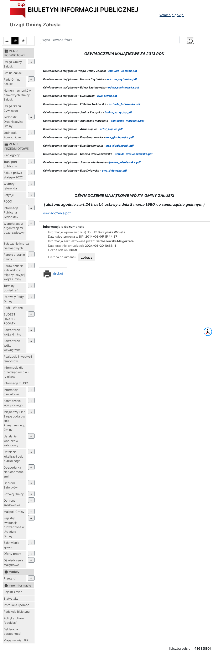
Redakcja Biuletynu (17, 611)
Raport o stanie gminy (14, 257)
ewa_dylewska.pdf (114, 170)
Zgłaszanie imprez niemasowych (16, 246)
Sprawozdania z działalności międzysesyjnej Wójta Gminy (14, 272)
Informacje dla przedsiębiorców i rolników (16, 372)
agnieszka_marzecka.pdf (127, 120)
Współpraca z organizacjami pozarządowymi (15, 230)
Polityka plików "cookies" (14, 620)
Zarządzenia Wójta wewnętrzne (12, 345)
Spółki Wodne (13, 307)
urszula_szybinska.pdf (122, 79)
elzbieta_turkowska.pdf (124, 104)
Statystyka (11, 598)
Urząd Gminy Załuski (13, 64)
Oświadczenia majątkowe (13, 562)
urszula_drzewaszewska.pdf (133, 154)
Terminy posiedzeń (11, 288)
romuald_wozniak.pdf (122, 70)
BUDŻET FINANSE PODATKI (10, 319)
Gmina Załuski (13, 73)
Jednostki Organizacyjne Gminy (13, 121)
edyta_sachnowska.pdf (123, 87)
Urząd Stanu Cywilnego (12, 108)
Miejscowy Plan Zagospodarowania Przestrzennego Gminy (15, 420)
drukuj (57, 273)
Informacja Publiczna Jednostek (11, 212)
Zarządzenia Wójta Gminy (12, 332)
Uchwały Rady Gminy (14, 299)
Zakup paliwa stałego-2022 (13, 175)
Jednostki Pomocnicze (12, 135)
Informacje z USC (16, 383)
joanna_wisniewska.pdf (125, 162)
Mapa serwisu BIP (16, 640)
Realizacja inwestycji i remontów (18, 359)
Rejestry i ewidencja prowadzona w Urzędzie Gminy (14, 527)
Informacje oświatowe (11, 392)
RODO (8, 201)
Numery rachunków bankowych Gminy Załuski (17, 95)
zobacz (87, 257)
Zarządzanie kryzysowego (13, 403)
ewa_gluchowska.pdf (119, 137)
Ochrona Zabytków (11, 485)
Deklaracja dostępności (12, 631)
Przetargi (10, 578)
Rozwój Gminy (14, 494)
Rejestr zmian (13, 592)
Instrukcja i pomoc (16, 605)
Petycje (9, 195)
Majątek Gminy (14, 511)
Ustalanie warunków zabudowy (11, 441)
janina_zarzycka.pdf (118, 112)
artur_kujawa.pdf (111, 129)
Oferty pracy (12, 553)
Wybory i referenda (10, 186)
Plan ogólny (12, 155)
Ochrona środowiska (12, 503)
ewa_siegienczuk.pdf (119, 145)
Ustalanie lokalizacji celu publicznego (13, 456)
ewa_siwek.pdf (107, 95)
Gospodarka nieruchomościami (14, 472)
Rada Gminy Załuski (12, 82)
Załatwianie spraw (11, 545)
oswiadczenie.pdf (57, 213)
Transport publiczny (10, 164)
